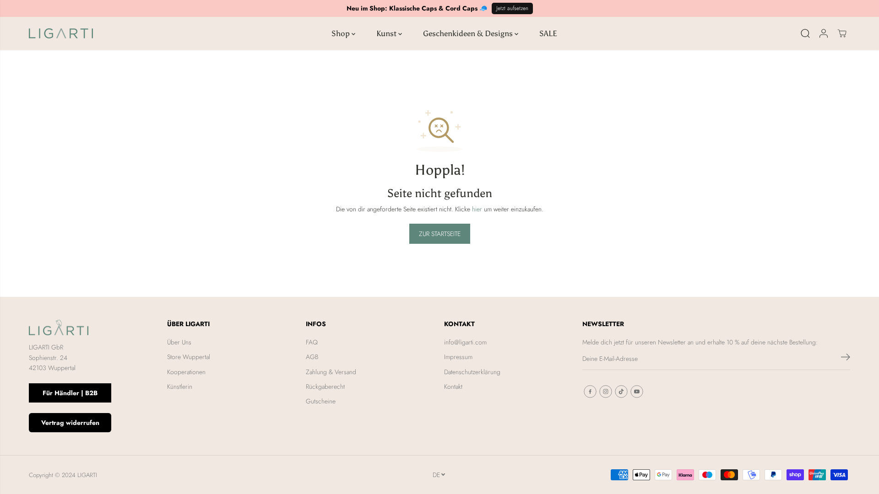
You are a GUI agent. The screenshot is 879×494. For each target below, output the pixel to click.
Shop (341, 33)
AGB (312, 356)
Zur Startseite (440, 233)
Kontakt (453, 386)
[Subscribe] (845, 358)
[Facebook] (590, 391)
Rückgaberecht (325, 386)
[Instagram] (605, 391)
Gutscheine (321, 401)
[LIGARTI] (61, 33)
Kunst (387, 33)
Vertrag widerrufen (70, 422)
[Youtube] (637, 391)
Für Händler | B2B (70, 392)
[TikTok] (621, 391)
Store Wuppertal (188, 356)
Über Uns (179, 342)
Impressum (458, 356)
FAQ (312, 342)
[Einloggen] (823, 33)
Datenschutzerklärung (472, 371)
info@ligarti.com (465, 342)
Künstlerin (179, 386)
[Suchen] (805, 33)
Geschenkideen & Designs (469, 33)
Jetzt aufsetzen (512, 8)
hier (477, 209)
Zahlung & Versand (331, 371)
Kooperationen (186, 371)
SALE (548, 33)
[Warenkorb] (842, 33)
